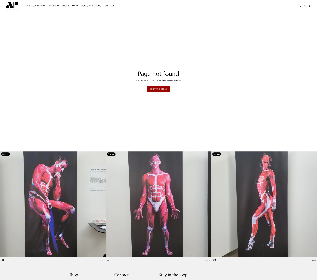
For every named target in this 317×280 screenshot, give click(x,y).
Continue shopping (158, 89)
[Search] (299, 5)
